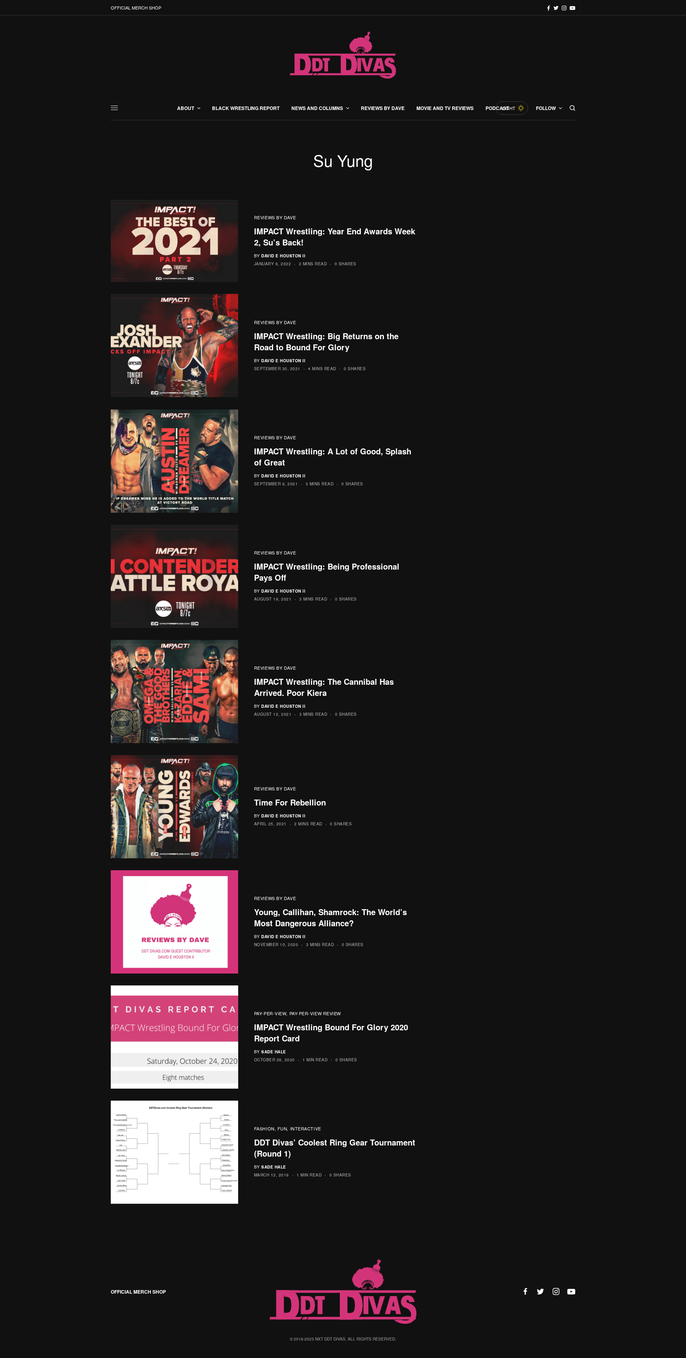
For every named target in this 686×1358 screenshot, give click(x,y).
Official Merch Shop (136, 7)
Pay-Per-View (270, 1013)
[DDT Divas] (343, 55)
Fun (282, 1128)
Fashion (264, 1128)
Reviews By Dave (275, 217)
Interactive (305, 1128)
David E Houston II (283, 256)
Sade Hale (273, 1052)
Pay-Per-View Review (315, 1013)
